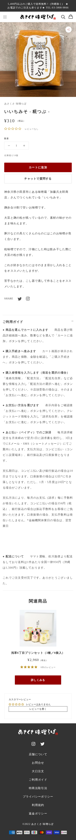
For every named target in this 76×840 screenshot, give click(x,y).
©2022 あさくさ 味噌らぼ (38, 824)
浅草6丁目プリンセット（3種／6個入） (38, 652)
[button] (13, 129)
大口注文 (38, 771)
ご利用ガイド (13, 322)
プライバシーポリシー (38, 796)
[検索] (63, 17)
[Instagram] (28, 298)
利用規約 (38, 805)
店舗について (38, 754)
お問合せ (38, 762)
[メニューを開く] (5, 17)
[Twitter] (22, 298)
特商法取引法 (38, 788)
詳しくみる (38, 680)
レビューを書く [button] (38, 709)
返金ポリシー (38, 813)
